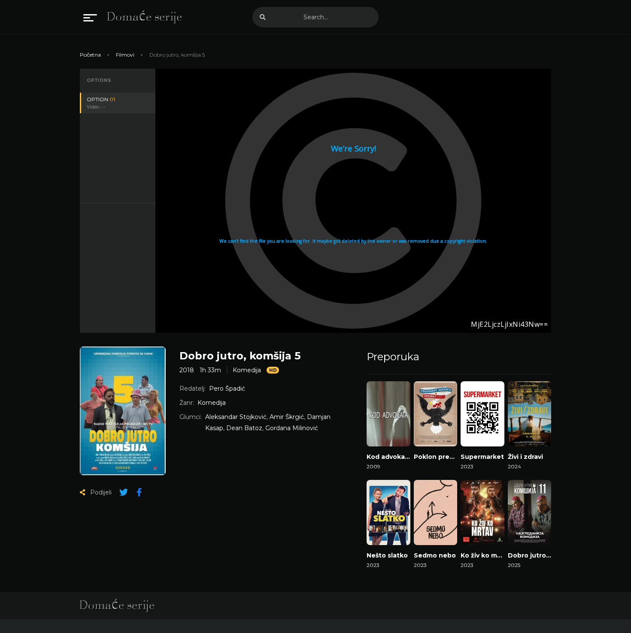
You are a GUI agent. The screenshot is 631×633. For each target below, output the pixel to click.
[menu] (90, 17)
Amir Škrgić (287, 417)
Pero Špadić (227, 388)
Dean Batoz (244, 428)
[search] (262, 17)
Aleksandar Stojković (236, 417)
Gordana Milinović (291, 428)
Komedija (247, 370)
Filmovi (125, 54)
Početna (90, 54)
